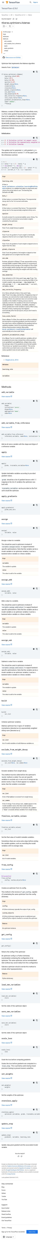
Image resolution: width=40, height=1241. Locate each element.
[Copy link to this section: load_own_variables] (22, 985)
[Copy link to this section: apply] (9, 452)
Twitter (4, 1196)
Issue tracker (5, 1208)
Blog (3, 1187)
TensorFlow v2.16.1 (10, 8)
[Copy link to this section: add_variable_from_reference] (32, 423)
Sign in (35, 2)
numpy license (11, 1174)
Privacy (9, 1227)
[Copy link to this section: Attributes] (10, 364)
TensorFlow (5, 15)
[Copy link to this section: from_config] (15, 865)
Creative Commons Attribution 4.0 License (18, 1166)
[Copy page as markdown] (10, 26)
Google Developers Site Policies (15, 1170)
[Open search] (30, 2)
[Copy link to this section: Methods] (13, 387)
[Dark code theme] (33, 71)
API (11, 15)
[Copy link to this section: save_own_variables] (22, 1012)
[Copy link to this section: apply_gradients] (19, 496)
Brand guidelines (7, 1217)
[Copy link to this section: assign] (10, 519)
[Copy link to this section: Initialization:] (12, 133)
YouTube (4, 1199)
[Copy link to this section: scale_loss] (14, 1038)
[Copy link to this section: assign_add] (14, 580)
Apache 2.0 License (24, 1168)
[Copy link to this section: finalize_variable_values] (28, 816)
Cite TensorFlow (6, 1220)
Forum (4, 1190)
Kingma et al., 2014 (11, 360)
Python (30, 15)
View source (6, 397)
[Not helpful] (16, 18)
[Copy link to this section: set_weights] (15, 1074)
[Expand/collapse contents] (12, 32)
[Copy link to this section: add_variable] (16, 392)
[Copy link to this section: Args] (7, 176)
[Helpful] (13, 18)
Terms (4, 1227)
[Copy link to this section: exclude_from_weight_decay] (30, 750)
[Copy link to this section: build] (9, 701)
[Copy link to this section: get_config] (14, 935)
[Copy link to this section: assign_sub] (14, 640)
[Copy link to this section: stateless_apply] (19, 1101)
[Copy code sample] (36, 71)
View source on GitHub (13, 57)
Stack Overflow (6, 1214)
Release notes (6, 1211)
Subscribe (32, 1232)
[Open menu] (3, 2)
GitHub (4, 1193)
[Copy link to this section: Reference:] (11, 356)
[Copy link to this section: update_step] (15, 1124)
